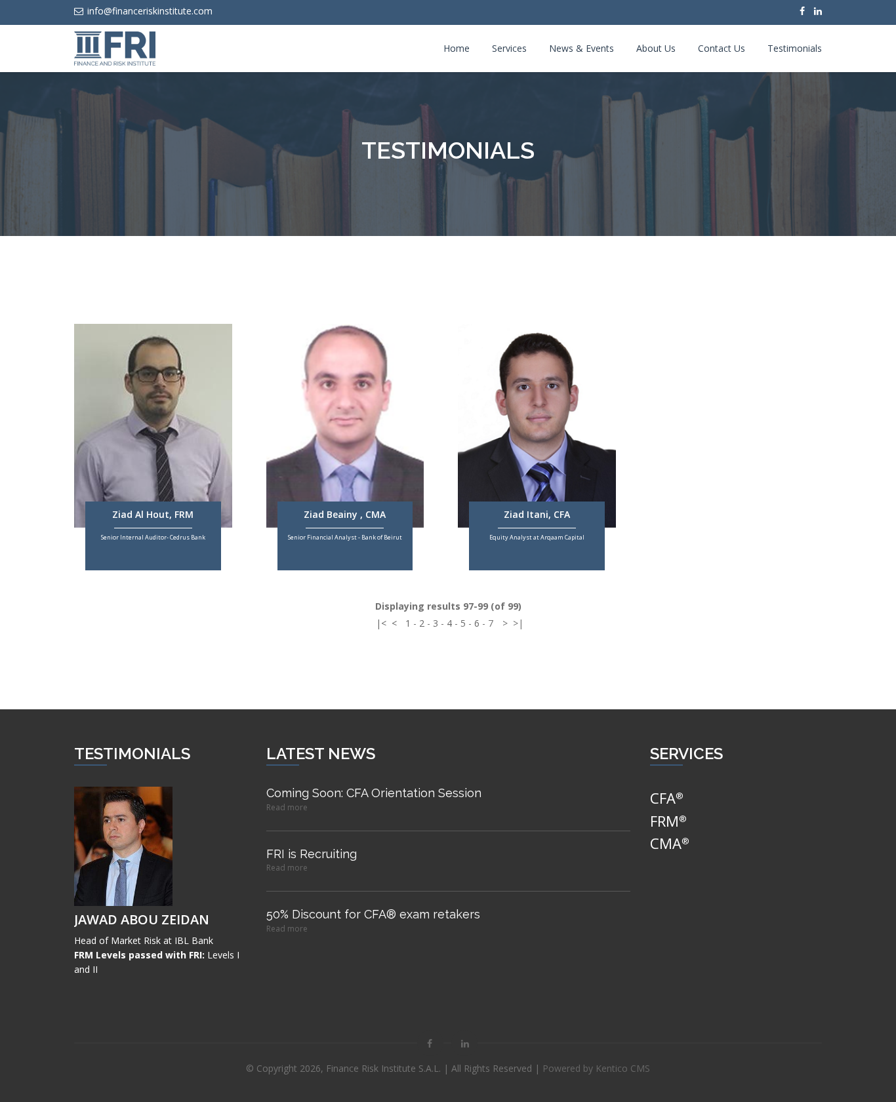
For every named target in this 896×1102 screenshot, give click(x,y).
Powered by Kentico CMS (596, 1068)
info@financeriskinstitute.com (150, 11)
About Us (656, 48)
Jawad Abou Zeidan (141, 919)
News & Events (581, 48)
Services (509, 48)
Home (456, 48)
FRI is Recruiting (311, 854)
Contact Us (721, 48)
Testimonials (794, 48)
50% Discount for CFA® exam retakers (373, 914)
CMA (669, 843)
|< (381, 623)
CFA (666, 798)
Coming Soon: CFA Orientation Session (373, 793)
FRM (668, 821)
